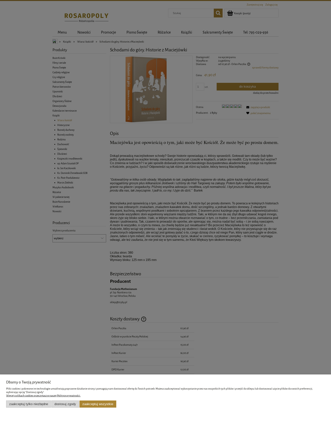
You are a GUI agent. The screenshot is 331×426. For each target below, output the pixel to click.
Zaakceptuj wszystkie (97, 404)
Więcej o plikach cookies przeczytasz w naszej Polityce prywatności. (43, 395)
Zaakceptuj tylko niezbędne (28, 404)
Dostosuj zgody (65, 404)
